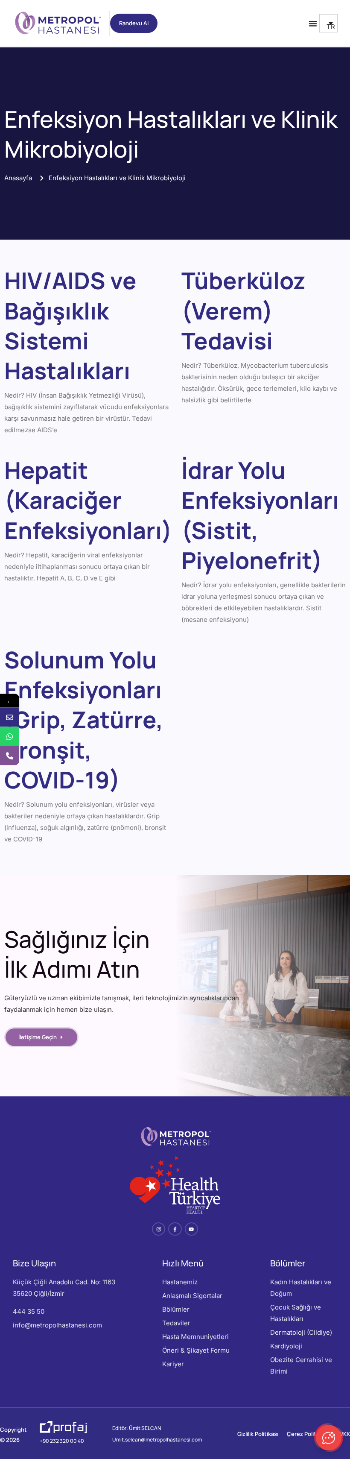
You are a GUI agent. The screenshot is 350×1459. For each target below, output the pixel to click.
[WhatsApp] (9, 736)
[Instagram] (158, 1229)
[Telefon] (9, 755)
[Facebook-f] (174, 1229)
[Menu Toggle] (313, 23)
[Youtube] (191, 1229)
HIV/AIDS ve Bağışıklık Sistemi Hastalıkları (70, 325)
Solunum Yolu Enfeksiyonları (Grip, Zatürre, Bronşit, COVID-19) (83, 719)
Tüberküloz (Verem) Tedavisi (243, 310)
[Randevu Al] (9, 717)
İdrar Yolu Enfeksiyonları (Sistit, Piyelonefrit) (260, 515)
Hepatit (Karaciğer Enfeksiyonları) (88, 499)
